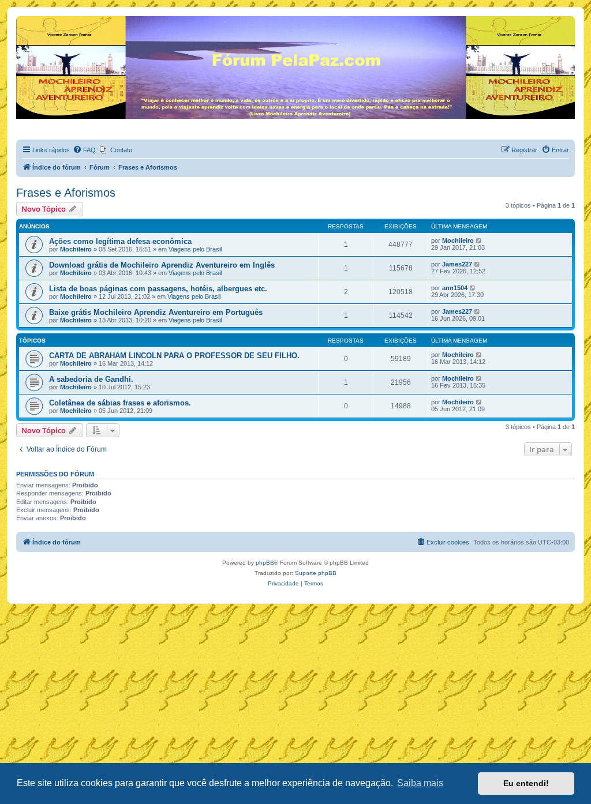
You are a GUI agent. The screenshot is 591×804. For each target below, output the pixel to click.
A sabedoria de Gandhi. (91, 379)
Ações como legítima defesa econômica (120, 241)
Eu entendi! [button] (526, 783)
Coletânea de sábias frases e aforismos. (120, 403)
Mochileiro (76, 249)
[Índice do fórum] (22, 19)
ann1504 (454, 287)
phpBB (265, 562)
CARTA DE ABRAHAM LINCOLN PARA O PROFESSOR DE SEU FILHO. (174, 355)
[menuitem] (84, 150)
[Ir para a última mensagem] (479, 240)
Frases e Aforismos (65, 192)
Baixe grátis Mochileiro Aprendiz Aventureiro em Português (156, 312)
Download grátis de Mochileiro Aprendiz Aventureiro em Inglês (162, 265)
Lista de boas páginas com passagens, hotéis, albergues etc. (158, 288)
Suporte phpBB (315, 573)
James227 (457, 264)
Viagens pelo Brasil (195, 249)
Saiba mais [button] (420, 783)
